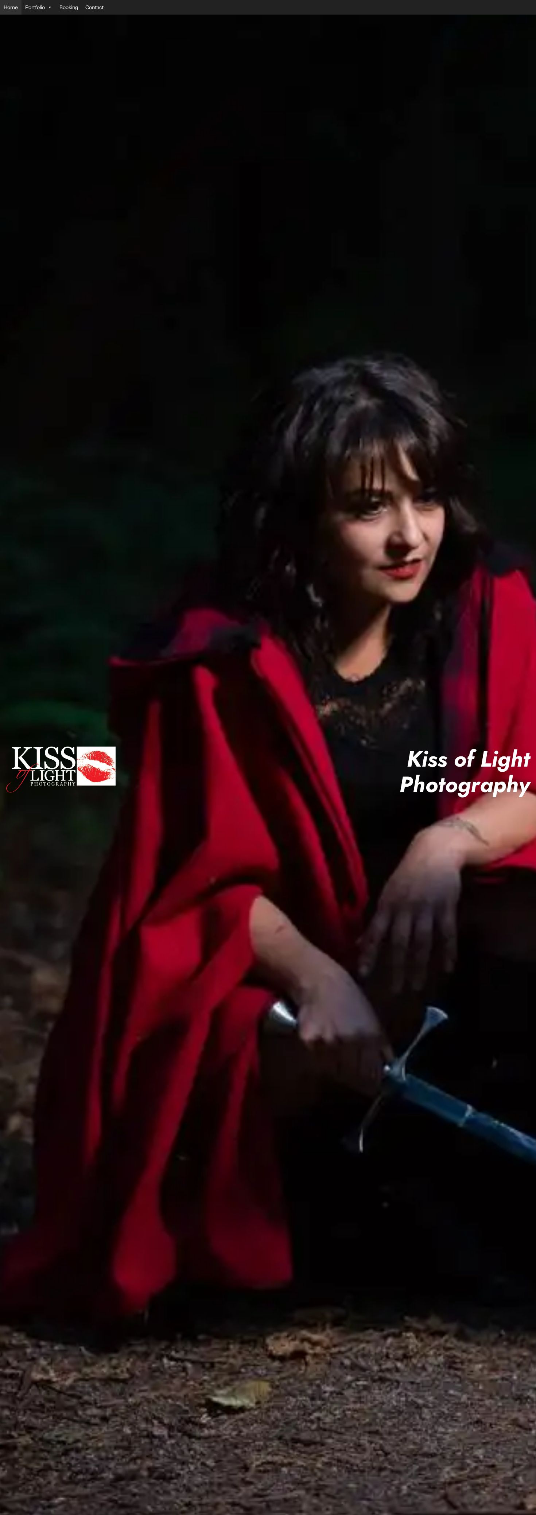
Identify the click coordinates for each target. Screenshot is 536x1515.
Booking (68, 7)
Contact (94, 7)
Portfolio (35, 7)
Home (11, 7)
